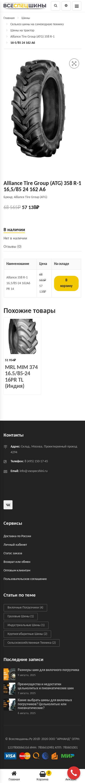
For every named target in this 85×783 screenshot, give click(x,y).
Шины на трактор (22, 30)
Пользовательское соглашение (25, 579)
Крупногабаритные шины (27, 634)
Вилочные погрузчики (25, 608)
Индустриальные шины (26, 625)
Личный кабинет (15, 545)
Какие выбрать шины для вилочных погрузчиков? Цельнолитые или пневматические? (45, 704)
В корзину (66, 283)
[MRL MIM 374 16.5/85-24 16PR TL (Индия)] (22, 336)
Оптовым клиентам (17, 571)
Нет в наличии (15, 238)
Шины (25, 18)
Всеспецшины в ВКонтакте (8, 504)
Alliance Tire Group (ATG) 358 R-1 (32, 37)
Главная (9, 18)
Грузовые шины (21, 616)
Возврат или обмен (17, 562)
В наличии (14, 230)
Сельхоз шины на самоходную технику (37, 24)
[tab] (42, 230)
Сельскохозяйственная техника (32, 643)
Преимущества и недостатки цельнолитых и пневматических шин (46, 687)
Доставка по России (17, 536)
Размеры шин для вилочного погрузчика (48, 670)
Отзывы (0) (12, 247)
